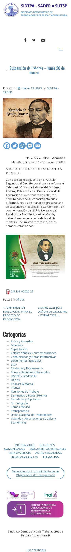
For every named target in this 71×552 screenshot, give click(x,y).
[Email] (37, 143)
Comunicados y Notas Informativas (33, 357)
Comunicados (14, 449)
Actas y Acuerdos (22, 341)
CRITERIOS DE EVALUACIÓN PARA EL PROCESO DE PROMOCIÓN (17, 313)
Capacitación (19, 349)
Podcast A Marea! (22, 384)
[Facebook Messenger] (29, 143)
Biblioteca (51, 456)
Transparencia (20, 411)
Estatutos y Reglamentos (27, 368)
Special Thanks (36, 550)
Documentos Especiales (26, 360)
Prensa (15, 387)
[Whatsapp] (22, 143)
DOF (14, 364)
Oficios (20, 299)
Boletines (17, 345)
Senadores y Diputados (26, 399)
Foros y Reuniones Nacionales (30, 372)
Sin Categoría (19, 403)
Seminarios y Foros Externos (29, 395)
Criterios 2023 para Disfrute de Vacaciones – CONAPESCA (52, 311)
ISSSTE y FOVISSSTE (24, 376)
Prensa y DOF (25, 445)
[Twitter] (14, 143)
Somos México (20, 407)
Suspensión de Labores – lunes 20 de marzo (37, 70)
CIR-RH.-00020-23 (22, 291)
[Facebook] (6, 143)
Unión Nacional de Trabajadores (31, 415)
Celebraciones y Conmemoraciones (33, 353)
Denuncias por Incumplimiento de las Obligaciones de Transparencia (35, 473)
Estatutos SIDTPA (24, 456)
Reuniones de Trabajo (25, 391)
